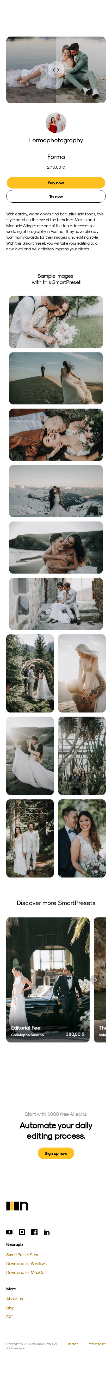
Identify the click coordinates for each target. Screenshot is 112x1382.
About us (14, 1298)
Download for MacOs (25, 1272)
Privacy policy (97, 1344)
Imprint (72, 1344)
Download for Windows (26, 1263)
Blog (10, 1307)
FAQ (10, 1316)
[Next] (95, 980)
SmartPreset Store (23, 1254)
